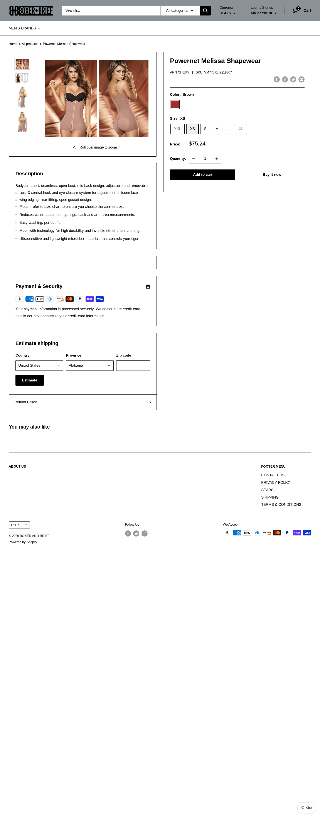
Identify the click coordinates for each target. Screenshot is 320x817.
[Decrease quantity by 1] (193, 158)
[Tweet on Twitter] (293, 79)
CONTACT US (273, 475)
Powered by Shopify (23, 542)
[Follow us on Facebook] (128, 533)
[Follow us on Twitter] (136, 533)
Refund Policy (25, 402)
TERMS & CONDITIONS (281, 505)
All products (30, 44)
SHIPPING (270, 497)
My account (262, 13)
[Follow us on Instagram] (144, 533)
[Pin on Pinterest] (285, 79)
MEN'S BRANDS (22, 28)
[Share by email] (301, 79)
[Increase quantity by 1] (216, 158)
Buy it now (272, 175)
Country (22, 355)
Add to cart (202, 175)
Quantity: (178, 158)
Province (73, 355)
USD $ (15, 525)
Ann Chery (179, 72)
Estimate (29, 380)
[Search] (205, 10)
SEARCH (268, 490)
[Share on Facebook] (277, 79)
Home (13, 44)
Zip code (123, 355)
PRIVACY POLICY (276, 482)
